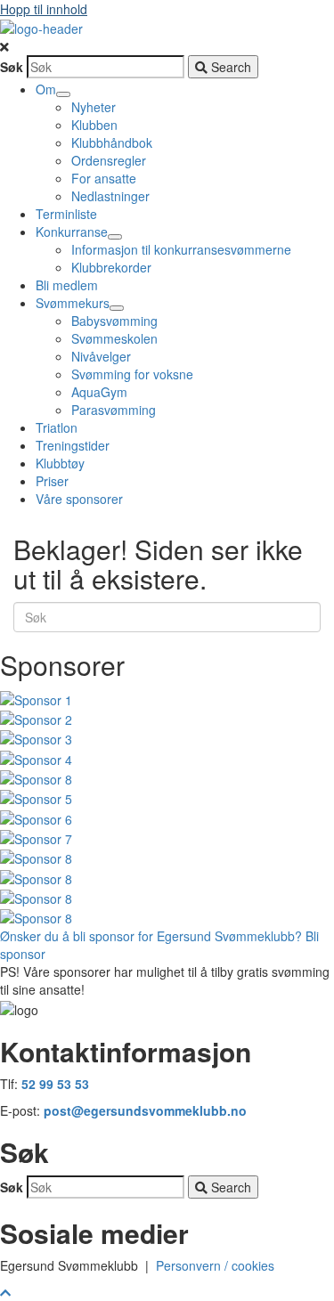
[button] (167, 46)
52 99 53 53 (55, 1084)
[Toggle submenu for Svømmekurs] (117, 308)
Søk (11, 67)
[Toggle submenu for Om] (63, 94)
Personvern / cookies (218, 1265)
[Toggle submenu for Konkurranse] (115, 237)
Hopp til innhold (43, 9)
